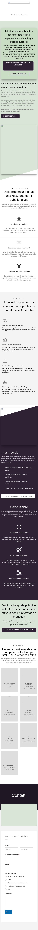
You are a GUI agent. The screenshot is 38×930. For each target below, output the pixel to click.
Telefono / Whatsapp (12, 854)
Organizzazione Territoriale (16, 876)
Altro (9, 889)
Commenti (8, 893)
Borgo (9, 880)
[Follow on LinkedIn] (9, 688)
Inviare (8, 912)
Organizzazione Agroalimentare (17, 883)
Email (7, 864)
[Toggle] (3, 468)
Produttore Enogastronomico (17, 886)
